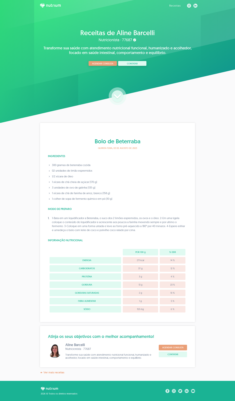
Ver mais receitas (53, 372)
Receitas (175, 5)
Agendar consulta (102, 63)
